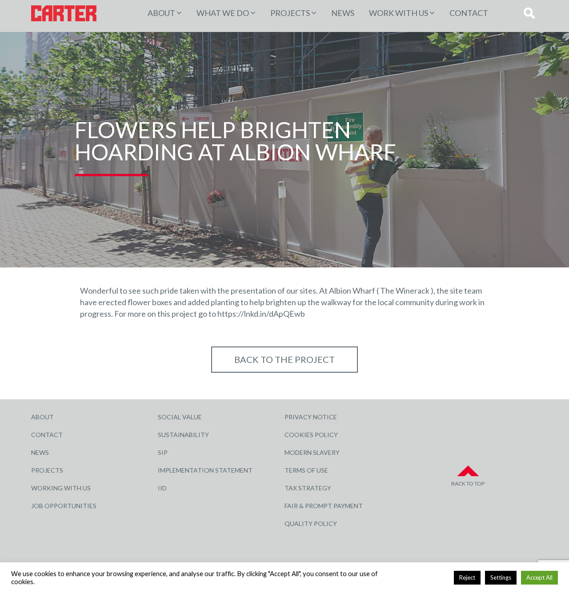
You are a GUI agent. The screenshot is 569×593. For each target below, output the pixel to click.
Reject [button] (467, 577)
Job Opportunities (63, 505)
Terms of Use (306, 470)
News (342, 13)
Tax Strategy (307, 488)
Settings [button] (500, 577)
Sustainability (183, 434)
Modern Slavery (312, 452)
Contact (468, 13)
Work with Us (398, 13)
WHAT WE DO (222, 13)
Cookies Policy (311, 434)
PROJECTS (290, 13)
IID (162, 488)
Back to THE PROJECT (284, 359)
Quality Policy (310, 523)
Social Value (180, 417)
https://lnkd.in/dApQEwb (261, 313)
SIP (163, 452)
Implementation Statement (205, 470)
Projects (47, 470)
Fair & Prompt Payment (323, 505)
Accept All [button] (539, 577)
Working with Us (61, 488)
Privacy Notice (310, 417)
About (161, 13)
